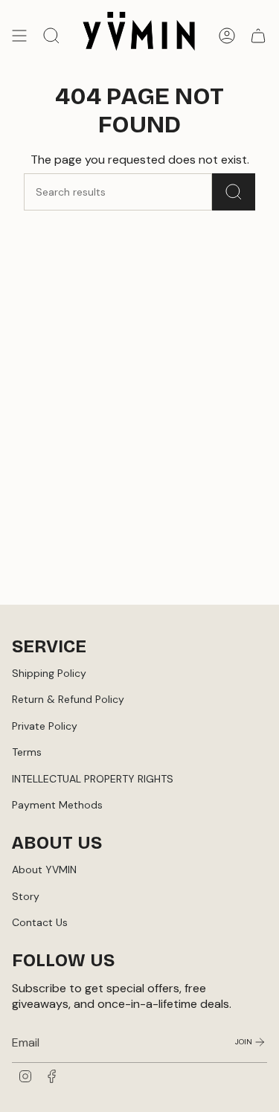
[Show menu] (19, 35)
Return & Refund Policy (68, 699)
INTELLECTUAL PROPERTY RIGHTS (92, 778)
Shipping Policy (49, 673)
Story (25, 896)
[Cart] (258, 35)
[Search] (233, 191)
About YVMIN (44, 869)
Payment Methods (57, 804)
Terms (27, 752)
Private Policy (44, 726)
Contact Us (40, 922)
